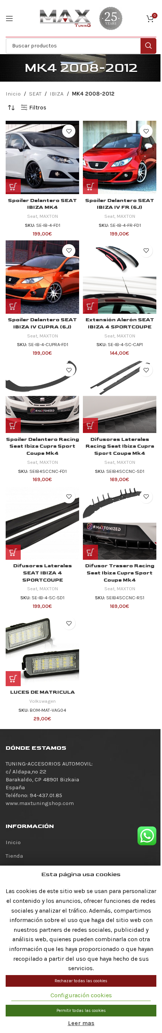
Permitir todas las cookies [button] (81, 1010)
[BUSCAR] (148, 46)
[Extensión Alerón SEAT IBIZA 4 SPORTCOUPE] (119, 277)
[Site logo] (66, 18)
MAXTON (49, 216)
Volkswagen (42, 701)
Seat (32, 216)
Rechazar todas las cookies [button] (81, 980)
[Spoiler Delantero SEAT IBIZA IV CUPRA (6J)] (42, 277)
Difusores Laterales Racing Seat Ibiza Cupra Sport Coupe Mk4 (120, 446)
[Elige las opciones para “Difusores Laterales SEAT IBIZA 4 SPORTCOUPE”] (13, 552)
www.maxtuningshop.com (40, 803)
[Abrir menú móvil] (9, 18)
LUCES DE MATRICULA (42, 692)
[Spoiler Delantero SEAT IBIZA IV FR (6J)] (119, 157)
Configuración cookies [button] (81, 995)
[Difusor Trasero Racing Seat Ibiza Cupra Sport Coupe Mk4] (119, 523)
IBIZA (57, 93)
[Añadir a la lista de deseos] (68, 131)
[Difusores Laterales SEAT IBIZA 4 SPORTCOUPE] (42, 523)
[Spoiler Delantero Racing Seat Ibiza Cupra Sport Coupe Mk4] (42, 396)
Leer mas (81, 1023)
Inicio (13, 93)
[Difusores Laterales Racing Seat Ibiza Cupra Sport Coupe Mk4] (119, 396)
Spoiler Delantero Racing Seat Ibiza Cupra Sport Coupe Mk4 (42, 446)
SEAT (35, 93)
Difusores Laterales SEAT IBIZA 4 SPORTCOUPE (42, 573)
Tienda (14, 855)
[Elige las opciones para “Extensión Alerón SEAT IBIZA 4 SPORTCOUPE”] (90, 306)
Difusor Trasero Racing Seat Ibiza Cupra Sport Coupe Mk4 (119, 573)
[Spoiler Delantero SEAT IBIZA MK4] (42, 157)
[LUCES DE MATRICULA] (42, 649)
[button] (13, 186)
